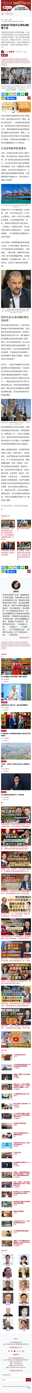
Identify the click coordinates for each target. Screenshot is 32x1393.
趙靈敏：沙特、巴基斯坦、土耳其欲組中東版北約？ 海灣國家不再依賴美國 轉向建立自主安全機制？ (16, 871)
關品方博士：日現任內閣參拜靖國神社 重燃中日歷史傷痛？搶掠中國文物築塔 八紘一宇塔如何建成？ (15, 961)
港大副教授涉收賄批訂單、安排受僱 (12, 795)
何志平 (15, 1056)
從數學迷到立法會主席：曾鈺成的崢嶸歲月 (14, 705)
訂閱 (28, 1380)
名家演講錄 (4, 702)
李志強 (15, 1154)
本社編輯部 (6, 679)
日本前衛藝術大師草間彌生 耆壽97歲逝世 (14, 676)
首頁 (2, 19)
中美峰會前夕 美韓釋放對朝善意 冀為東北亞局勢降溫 (8, 553)
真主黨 (4, 62)
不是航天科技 (17, 1152)
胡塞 (22, 62)
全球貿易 (17, 62)
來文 (15, 1136)
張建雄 (15, 1125)
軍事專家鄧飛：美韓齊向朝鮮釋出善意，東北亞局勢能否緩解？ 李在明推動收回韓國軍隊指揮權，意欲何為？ (7, 534)
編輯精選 (16, 1146)
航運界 (27, 62)
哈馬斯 (10, 59)
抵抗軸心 (25, 59)
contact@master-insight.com (17, 1367)
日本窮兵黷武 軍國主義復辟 (21, 1231)
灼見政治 (4, 730)
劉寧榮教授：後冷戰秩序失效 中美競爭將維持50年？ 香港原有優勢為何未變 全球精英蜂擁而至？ (15, 894)
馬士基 (4, 64)
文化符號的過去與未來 (20, 1054)
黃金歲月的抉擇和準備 (20, 1123)
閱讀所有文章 (24, 637)
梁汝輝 (15, 1195)
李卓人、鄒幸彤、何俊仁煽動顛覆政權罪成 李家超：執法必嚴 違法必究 (22, 1183)
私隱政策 (29, 1387)
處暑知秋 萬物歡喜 (19, 1211)
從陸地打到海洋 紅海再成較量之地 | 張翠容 (13, 21)
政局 (6, 19)
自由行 (4, 55)
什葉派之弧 (17, 59)
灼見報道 (4, 761)
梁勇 (15, 1224)
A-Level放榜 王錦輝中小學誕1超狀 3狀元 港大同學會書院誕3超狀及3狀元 (22, 1115)
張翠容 (11, 52)
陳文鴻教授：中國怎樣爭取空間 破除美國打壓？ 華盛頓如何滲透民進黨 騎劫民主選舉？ (23, 555)
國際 (10, 19)
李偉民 (15, 1205)
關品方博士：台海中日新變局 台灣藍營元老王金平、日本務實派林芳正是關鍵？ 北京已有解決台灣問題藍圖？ (15, 1028)
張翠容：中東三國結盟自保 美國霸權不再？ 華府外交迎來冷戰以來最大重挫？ (22, 1242)
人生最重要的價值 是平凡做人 (22, 1094)
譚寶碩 (15, 1095)
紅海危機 (10, 62)
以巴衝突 (4, 59)
